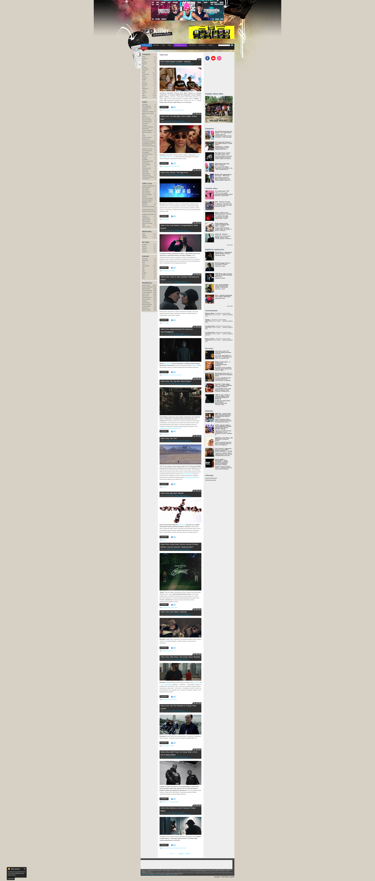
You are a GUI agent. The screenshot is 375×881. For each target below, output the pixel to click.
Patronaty (208, 50)
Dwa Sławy (164, 650)
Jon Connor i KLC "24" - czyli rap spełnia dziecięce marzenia (223, 352)
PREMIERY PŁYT (180, 45)
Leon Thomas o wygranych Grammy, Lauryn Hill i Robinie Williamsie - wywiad (223, 450)
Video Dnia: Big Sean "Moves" (172, 493)
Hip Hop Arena (146, 191)
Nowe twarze (145, 74)
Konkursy (144, 196)
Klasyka (144, 67)
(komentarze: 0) (187, 175)
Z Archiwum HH (146, 175)
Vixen (163, 323)
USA (163, 45)
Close (24, 869)
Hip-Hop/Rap (145, 266)
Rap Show (145, 156)
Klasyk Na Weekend (147, 127)
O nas (201, 50)
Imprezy (144, 246)
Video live (144, 251)
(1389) (154, 295)
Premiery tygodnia (147, 150)
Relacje (144, 250)
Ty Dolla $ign (165, 166)
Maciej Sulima (146, 299)
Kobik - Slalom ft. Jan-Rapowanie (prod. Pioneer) (223, 213)
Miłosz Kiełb (145, 296)
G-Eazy (172, 745)
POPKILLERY (146, 45)
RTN (163, 110)
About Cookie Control (9, 869)
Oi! (143, 134)
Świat (143, 90)
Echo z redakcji (146, 118)
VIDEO (210, 45)
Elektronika (145, 260)
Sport (143, 86)
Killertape (144, 125)
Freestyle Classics (147, 120)
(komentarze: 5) (187, 335)
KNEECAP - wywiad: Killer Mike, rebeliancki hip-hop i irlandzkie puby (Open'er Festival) (223, 415)
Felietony (144, 58)
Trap (143, 278)
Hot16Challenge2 (147, 121)
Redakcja (144, 301)
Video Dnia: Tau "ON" (168, 438)
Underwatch (145, 170)
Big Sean (164, 539)
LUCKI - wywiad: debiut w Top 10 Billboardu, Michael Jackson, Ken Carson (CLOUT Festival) (223, 427)
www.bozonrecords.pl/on (191, 477)
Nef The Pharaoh (166, 745)
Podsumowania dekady (148, 206)
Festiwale (144, 244)
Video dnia (145, 171)
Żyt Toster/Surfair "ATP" (222, 191)
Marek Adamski (146, 288)
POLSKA (156, 45)
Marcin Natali (145, 294)
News (143, 72)
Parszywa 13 (145, 139)
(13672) (154, 285)
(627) (155, 306)
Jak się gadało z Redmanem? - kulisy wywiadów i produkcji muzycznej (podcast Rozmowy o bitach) (221, 462)
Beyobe (169, 699)
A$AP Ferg (164, 801)
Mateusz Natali (146, 285)
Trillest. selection (146, 168)
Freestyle (144, 62)
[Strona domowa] (156, 32)
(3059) (154, 288)
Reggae (144, 273)
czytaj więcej (11, 878)
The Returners (172, 374)
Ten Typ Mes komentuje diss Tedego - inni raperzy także (223, 132)
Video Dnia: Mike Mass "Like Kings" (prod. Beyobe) (180, 657)
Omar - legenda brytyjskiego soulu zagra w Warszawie (223, 296)
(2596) (154, 290)
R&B (143, 271)
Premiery (144, 78)
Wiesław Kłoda (146, 303)
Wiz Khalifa (170, 166)
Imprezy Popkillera (147, 194)
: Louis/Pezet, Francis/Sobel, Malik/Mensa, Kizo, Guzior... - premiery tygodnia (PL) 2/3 (219, 334)
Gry (143, 65)
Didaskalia (145, 110)
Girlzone (144, 64)
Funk (143, 262)
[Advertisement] (220, 77)
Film (143, 60)
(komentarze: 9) (186, 384)
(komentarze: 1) (188, 282)
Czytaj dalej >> (164, 107)
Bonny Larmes (170, 607)
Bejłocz (176, 607)
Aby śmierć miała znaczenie (180, 848)
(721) (155, 304)
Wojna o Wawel (146, 226)
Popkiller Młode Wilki (147, 214)
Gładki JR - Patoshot (221, 234)
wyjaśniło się (167, 363)
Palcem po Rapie (146, 137)
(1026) (154, 299)
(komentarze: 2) (188, 64)
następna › (181, 853)
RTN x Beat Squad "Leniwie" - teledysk (175, 62)
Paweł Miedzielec (147, 297)
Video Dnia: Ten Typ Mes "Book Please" (175, 381)
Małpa (163, 374)
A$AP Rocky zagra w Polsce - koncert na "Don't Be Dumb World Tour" (223, 275)
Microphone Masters (147, 198)
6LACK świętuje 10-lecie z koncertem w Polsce (223, 263)
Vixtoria (167, 323)
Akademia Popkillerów (148, 186)
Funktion (173, 110)
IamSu (163, 219)
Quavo (169, 270)
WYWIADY (202, 45)
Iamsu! (167, 219)
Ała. (169, 434)
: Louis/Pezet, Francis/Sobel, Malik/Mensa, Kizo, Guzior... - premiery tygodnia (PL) (219, 315)
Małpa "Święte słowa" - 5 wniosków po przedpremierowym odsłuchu (222, 363)
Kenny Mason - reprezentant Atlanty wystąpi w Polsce (223, 253)
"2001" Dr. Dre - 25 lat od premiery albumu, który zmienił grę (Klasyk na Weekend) (222, 396)
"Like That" (196, 682)
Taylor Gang (176, 166)
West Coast (181, 110)
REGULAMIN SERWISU (147, 874)
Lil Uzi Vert (170, 801)
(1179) (154, 297)
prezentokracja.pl (211, 478)
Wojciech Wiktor (146, 310)
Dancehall (145, 258)
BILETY (144, 48)
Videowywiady (146, 221)
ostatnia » (187, 853)
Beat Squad (167, 110)
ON (165, 487)
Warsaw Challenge (147, 223)
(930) (155, 301)
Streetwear (145, 88)
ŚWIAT (170, 45)
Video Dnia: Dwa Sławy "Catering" (173, 612)
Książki (144, 71)
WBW (143, 225)
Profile (144, 79)
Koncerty (144, 248)
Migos (173, 270)
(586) (155, 310)
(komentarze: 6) (187, 615)
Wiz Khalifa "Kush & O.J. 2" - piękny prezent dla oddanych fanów (224, 375)
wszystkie (230, 245)
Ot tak (143, 135)
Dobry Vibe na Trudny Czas (148, 114)
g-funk (176, 110)
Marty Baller (175, 801)
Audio (143, 234)
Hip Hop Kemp (146, 193)
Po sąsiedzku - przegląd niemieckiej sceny (148, 143)
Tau (163, 487)
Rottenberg (178, 374)
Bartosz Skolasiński (147, 287)
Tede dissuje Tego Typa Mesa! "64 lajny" (222, 164)
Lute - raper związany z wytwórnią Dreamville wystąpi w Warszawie (222, 286)
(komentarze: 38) (187, 441)
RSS (230, 50)
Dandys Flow (170, 650)
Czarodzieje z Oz (146, 108)
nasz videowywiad (166, 684)
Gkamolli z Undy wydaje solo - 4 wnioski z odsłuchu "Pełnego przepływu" (223, 385)
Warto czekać (145, 173)
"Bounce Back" (182, 524)
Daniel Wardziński (147, 290)
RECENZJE (192, 45)
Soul (143, 276)
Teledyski (144, 237)
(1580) (154, 294)
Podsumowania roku (147, 209)
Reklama (223, 50)
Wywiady (144, 97)
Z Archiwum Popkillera (148, 177)
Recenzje (144, 85)
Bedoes (164, 848)
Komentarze (145, 69)
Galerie (144, 235)
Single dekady (146, 218)
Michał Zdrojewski (147, 304)
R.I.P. (143, 81)
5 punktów (145, 104)
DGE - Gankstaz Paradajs (222, 202)
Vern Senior (174, 699)
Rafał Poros (145, 308)
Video (143, 95)
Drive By (144, 116)
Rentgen (144, 157)
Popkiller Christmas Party (149, 211)
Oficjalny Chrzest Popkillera (146, 202)
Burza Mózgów (146, 187)
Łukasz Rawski (146, 306)
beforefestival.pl (210, 480)
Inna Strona (145, 123)
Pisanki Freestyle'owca (148, 141)
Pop (143, 269)
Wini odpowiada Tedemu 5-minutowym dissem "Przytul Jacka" (223, 143)
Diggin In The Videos (147, 111)
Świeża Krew (145, 163)
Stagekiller (145, 159)
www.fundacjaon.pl (187, 473)
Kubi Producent (169, 848)
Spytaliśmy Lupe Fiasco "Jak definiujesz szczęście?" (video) (224, 439)
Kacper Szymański (180, 282)
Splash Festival (146, 219)
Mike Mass (164, 699)
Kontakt (216, 50)
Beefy (143, 57)
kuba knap (164, 607)
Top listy (144, 92)
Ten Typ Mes (165, 434)
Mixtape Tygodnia (147, 132)
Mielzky (167, 374)
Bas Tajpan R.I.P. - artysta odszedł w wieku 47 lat (222, 153)
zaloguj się (157, 51)
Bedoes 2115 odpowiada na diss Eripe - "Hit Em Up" (223, 175)
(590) (155, 308)
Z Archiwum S (145, 178)
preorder (194, 365)
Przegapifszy (145, 152)
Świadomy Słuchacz (147, 161)
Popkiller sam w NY (147, 149)
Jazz (143, 267)
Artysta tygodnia (146, 106)
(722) (155, 302)
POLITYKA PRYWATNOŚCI (160, 874)
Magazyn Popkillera (147, 130)
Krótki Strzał (145, 128)
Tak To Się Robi (146, 164)
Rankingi (144, 83)
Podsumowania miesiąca (149, 146)
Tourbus (144, 166)
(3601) (154, 287)
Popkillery (144, 216)
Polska (144, 76)
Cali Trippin (145, 189)
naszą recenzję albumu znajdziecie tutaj (170, 428)
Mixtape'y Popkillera (147, 200)
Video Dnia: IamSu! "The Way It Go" (174, 173)
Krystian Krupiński (147, 292)
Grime (143, 264)
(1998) (154, 292)
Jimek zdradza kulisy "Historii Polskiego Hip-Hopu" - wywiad (222, 225)
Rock (143, 274)
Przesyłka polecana (147, 154)
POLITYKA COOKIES (172, 874)
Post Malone (165, 270)
